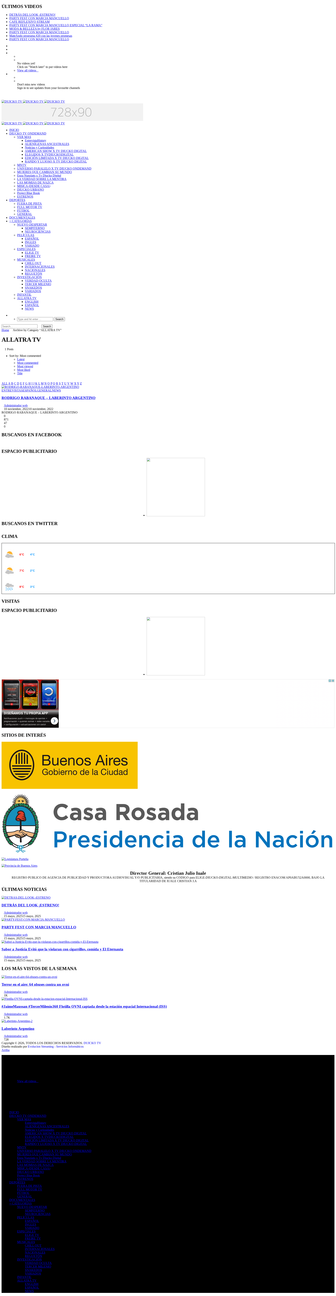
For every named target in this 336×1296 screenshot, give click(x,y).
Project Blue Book (28, 193)
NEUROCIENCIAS (38, 231)
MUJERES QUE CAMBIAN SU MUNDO (44, 172)
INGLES (30, 242)
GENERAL (24, 214)
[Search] (10, 315)
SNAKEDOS (33, 287)
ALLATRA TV (27, 298)
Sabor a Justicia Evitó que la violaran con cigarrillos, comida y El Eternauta (62, 949)
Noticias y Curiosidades (39, 147)
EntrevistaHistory (35, 140)
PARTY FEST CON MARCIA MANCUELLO (39, 18)
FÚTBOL (23, 210)
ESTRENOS (25, 196)
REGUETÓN (33, 273)
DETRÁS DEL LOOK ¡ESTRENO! (32, 14)
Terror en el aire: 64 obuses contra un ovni (35, 984)
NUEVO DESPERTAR (32, 224)
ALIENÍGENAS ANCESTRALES (47, 144)
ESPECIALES (26, 249)
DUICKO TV (92, 1043)
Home (5, 330)
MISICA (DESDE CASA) (33, 186)
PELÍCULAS (25, 235)
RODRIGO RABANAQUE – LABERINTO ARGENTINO (48, 398)
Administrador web (16, 405)
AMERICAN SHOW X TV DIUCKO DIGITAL (56, 151)
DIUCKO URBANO (30, 189)
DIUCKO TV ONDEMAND (27, 133)
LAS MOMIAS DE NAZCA (35, 182)
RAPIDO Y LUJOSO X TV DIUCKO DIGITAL (56, 161)
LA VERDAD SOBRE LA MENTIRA (41, 179)
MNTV (21, 165)
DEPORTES (17, 200)
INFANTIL (24, 294)
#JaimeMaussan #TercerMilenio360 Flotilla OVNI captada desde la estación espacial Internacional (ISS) (84, 1006)
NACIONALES (35, 270)
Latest (20, 359)
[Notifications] (10, 74)
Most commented (27, 362)
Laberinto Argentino (18, 1029)
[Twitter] (10, 49)
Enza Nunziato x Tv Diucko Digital (39, 175)
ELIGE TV (32, 252)
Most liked (23, 369)
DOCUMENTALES (22, 217)
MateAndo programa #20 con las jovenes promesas (40, 35)
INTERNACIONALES (40, 266)
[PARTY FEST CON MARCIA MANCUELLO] (33, 919)
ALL (5, 383)
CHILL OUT (33, 263)
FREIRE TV (33, 256)
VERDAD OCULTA (38, 280)
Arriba (6, 1050)
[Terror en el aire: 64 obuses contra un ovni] (29, 976)
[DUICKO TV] (33, 101)
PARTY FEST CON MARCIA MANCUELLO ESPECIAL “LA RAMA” (55, 25)
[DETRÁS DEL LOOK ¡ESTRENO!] (26, 897)
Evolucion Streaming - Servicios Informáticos (56, 1046)
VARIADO (32, 245)
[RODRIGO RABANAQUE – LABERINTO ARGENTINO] (40, 387)
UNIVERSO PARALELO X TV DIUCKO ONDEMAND (54, 168)
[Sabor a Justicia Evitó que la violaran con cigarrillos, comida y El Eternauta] (50, 941)
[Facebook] (10, 46)
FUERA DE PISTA (29, 203)
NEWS (29, 308)
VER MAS (24, 137)
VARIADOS (33, 291)
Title (20, 373)
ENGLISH (31, 301)
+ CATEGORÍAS (20, 221)
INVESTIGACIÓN (29, 277)
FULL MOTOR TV (29, 207)
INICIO (14, 130)
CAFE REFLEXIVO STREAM (29, 21)
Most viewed (25, 366)
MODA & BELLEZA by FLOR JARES (34, 28)
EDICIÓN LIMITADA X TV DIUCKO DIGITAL (57, 158)
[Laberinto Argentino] (17, 1021)
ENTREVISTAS (12, 390)
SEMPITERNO (35, 228)
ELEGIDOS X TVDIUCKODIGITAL (49, 154)
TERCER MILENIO (38, 284)
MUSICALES (26, 259)
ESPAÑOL (32, 238)
